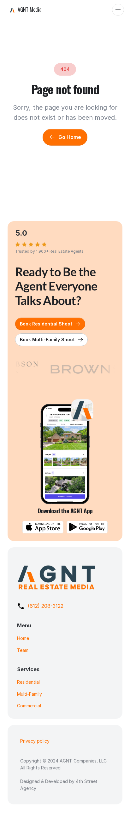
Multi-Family (29, 694)
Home (23, 638)
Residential (28, 682)
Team (22, 650)
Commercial (29, 705)
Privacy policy (35, 741)
